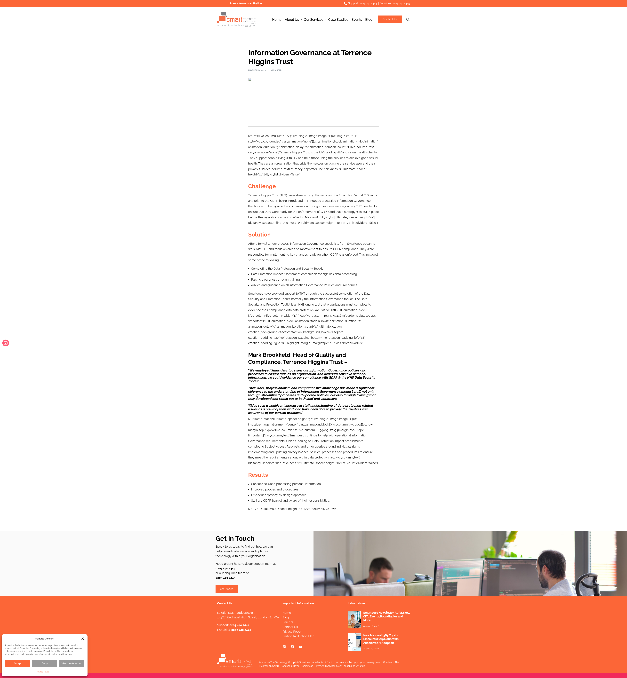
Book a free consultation (246, 3)
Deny (45, 663)
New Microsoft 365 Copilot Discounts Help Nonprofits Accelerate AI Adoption (381, 639)
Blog (285, 617)
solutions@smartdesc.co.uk (236, 612)
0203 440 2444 (368, 3)
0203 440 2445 (401, 3)
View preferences (71, 663)
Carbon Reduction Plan (298, 636)
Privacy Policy (43, 672)
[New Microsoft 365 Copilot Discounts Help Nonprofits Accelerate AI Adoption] (354, 642)
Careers (287, 622)
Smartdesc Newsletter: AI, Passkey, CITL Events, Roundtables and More (386, 616)
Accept (18, 663)
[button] (82, 638)
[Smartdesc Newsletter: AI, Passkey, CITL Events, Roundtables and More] (354, 619)
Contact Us (390, 19)
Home (286, 612)
